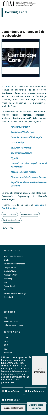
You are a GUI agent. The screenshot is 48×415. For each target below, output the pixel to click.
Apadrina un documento (13, 256)
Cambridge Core (10, 208)
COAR (6, 338)
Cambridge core (9, 214)
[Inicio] (20, 4)
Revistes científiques (11, 220)
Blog (5, 318)
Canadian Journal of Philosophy (26, 137)
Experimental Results (21, 153)
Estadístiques (36, 391)
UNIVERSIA (8, 352)
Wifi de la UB (8, 297)
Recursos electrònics (29, 214)
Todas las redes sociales (13, 325)
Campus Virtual (10, 268)
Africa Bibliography (20, 127)
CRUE (6, 341)
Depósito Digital (10, 271)
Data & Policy (17, 142)
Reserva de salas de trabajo (15, 293)
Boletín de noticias (11, 321)
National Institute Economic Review (28, 177)
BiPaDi (6, 260)
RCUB (6, 290)
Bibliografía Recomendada (14, 264)
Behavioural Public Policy (23, 132)
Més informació (39, 370)
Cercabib (39, 205)
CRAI (7, 86)
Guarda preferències (13, 408)
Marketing (8, 279)
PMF (5, 282)
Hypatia (14, 158)
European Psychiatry (21, 147)
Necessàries (12, 391)
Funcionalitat (12, 399)
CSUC (6, 345)
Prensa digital (9, 286)
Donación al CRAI (10, 275)
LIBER (6, 349)
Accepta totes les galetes (36, 406)
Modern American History (23, 172)
